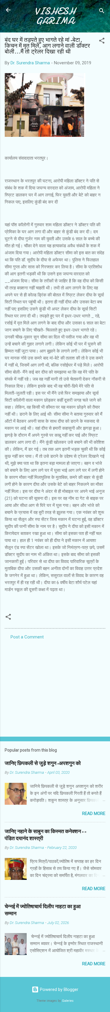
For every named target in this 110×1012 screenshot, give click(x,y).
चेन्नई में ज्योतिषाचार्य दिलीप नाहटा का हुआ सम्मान (43, 910)
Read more (93, 813)
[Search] (101, 12)
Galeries (68, 1001)
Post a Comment (27, 637)
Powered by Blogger (58, 989)
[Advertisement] (55, 686)
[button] (101, 41)
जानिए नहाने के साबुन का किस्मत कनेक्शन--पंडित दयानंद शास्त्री (45, 835)
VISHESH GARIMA (55, 16)
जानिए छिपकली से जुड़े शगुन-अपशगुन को (43, 763)
